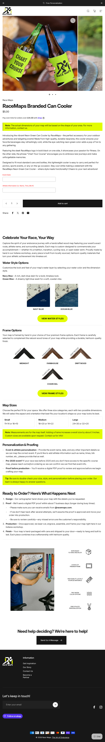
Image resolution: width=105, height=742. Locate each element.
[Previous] (3, 3)
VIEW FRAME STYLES (52, 393)
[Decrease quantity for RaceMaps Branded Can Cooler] (6, 203)
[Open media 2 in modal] (72, 20)
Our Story (27, 667)
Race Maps (8, 100)
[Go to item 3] (55, 94)
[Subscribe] (55, 704)
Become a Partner (27, 676)
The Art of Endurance (60, 737)
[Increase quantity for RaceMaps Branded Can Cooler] (18, 203)
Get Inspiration (29, 663)
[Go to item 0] (49, 94)
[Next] (101, 3)
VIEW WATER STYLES (52, 318)
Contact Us (28, 671)
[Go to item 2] (52, 94)
